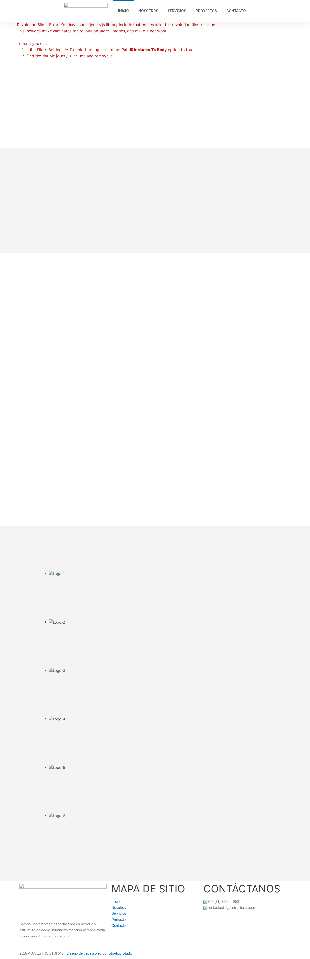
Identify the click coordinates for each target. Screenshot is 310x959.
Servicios (118, 913)
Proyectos (119, 919)
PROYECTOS (206, 11)
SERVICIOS (177, 11)
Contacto (118, 925)
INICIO (123, 11)
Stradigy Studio (120, 953)
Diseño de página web (84, 953)
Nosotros (118, 908)
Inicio (115, 901)
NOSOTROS (148, 11)
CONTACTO (236, 11)
